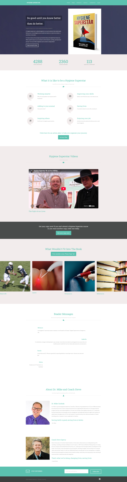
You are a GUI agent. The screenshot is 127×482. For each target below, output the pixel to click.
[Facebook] (100, 479)
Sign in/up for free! (32, 45)
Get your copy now (63, 233)
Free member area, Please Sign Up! (63, 254)
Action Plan (63, 137)
